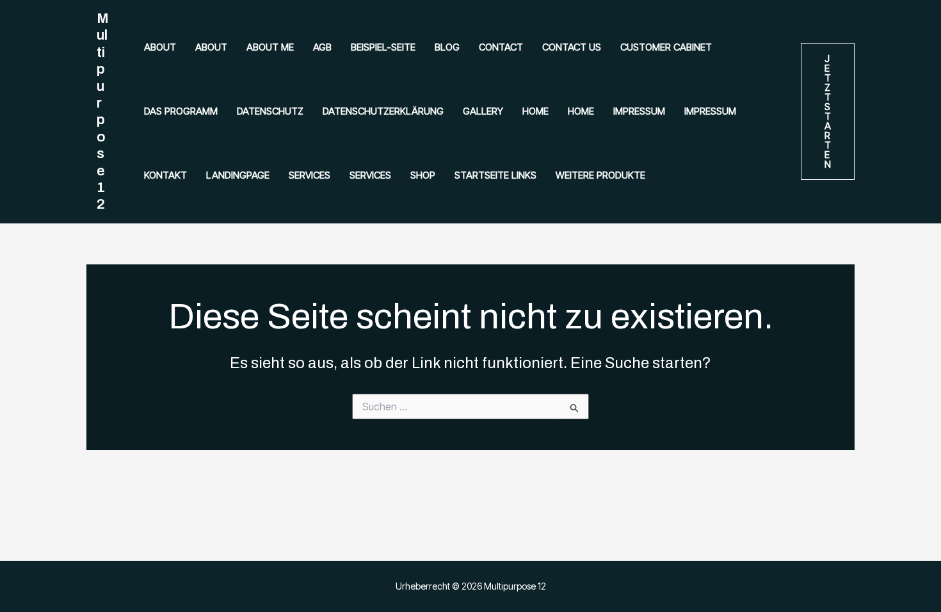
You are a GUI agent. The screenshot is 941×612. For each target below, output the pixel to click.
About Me (270, 47)
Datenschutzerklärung (383, 111)
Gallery (483, 111)
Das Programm (181, 111)
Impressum (639, 111)
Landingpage (237, 175)
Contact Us (571, 47)
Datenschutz (270, 111)
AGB (322, 47)
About (160, 47)
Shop (422, 175)
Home (535, 111)
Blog (447, 47)
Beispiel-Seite (383, 47)
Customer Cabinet (666, 47)
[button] (828, 111)
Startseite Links (495, 175)
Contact (501, 47)
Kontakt (165, 175)
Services (309, 175)
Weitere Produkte (600, 175)
